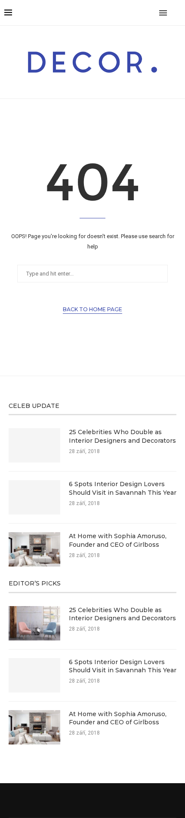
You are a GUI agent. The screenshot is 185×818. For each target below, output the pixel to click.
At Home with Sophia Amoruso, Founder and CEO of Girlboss (117, 540)
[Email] (151, 12)
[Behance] (133, 12)
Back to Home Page (92, 309)
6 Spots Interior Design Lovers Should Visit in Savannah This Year (122, 488)
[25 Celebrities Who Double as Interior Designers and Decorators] (34, 445)
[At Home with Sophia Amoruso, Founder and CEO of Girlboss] (34, 549)
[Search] (176, 12)
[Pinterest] (124, 12)
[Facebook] (97, 12)
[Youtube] (142, 12)
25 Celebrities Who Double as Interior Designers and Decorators (122, 436)
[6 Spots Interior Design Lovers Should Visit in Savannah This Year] (34, 497)
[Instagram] (115, 12)
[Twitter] (106, 12)
